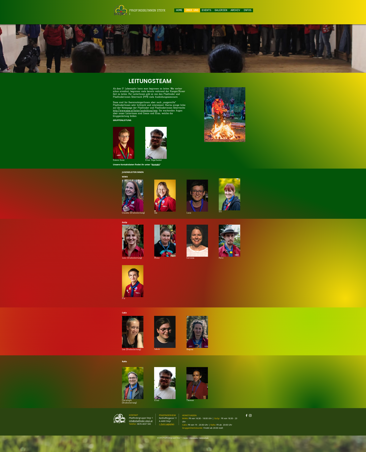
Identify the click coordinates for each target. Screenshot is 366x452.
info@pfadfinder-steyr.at (141, 421)
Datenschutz (203, 438)
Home (185, 438)
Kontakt (156, 164)
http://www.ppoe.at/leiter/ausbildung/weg (135, 110)
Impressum (193, 438)
